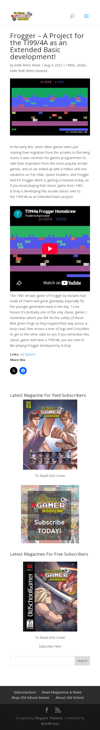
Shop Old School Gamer (30, 697)
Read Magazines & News (61, 692)
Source (30, 354)
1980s (70, 65)
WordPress (50, 723)
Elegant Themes (49, 718)
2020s (81, 65)
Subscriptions (25, 692)
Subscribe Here (50, 646)
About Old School (70, 697)
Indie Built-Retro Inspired (28, 70)
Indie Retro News (27, 65)
